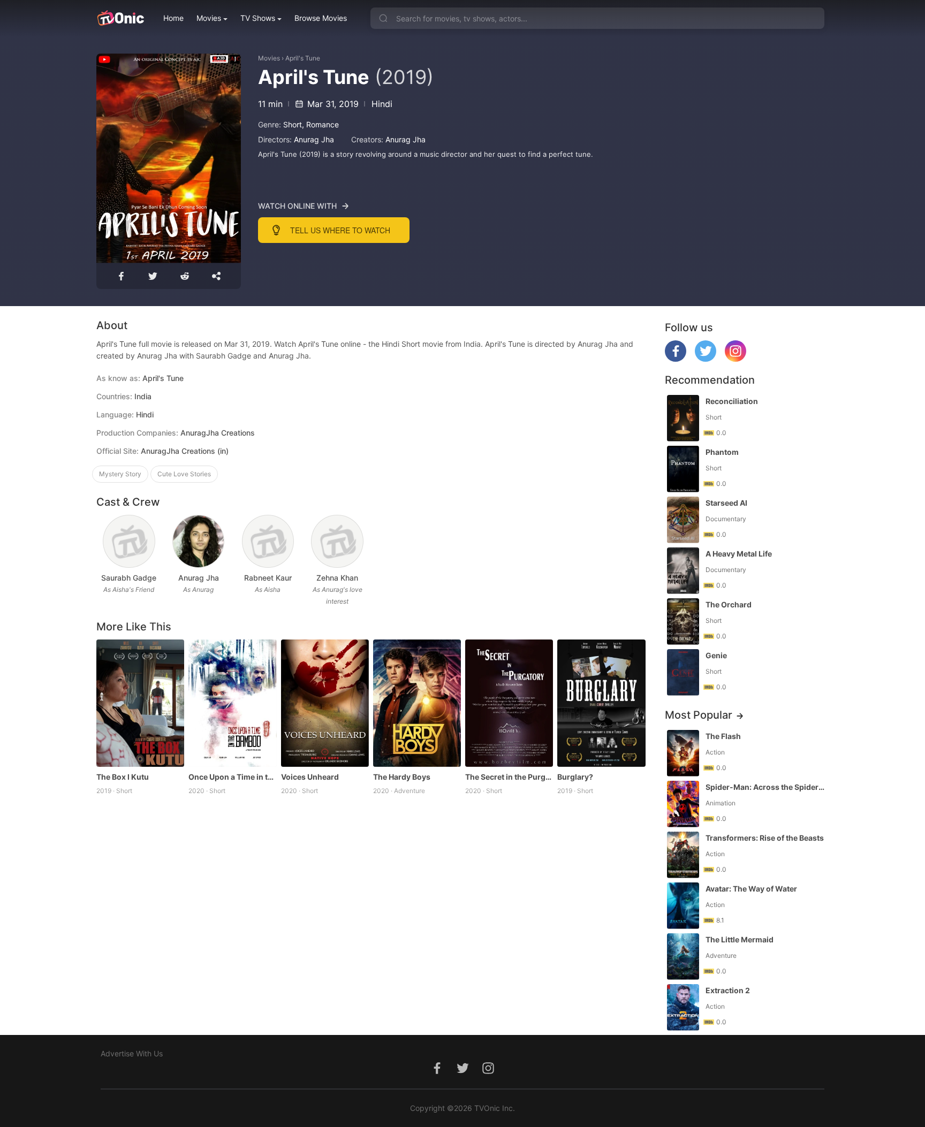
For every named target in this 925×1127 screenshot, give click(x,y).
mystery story (120, 474)
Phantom (722, 451)
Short (292, 124)
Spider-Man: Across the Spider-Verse (766, 786)
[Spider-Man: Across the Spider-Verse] (683, 804)
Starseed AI (726, 502)
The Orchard (729, 604)
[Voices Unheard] (325, 703)
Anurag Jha (314, 139)
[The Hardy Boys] (417, 703)
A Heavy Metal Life (739, 553)
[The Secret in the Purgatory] (509, 703)
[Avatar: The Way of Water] (683, 905)
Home (173, 17)
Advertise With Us (132, 1053)
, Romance (320, 124)
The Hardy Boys (401, 776)
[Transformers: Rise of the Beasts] (683, 855)
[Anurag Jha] (198, 541)
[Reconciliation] (683, 418)
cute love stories (184, 474)
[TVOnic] (120, 18)
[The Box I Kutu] (140, 703)
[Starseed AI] (683, 520)
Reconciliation (732, 401)
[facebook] (675, 358)
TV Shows (257, 17)
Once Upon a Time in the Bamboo (232, 776)
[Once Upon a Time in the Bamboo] (232, 703)
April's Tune (302, 58)
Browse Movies (320, 17)
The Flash (723, 736)
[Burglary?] (601, 703)
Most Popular (698, 715)
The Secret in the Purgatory (509, 776)
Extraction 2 (728, 990)
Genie (716, 655)
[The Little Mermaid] (683, 956)
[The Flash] (683, 753)
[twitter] (705, 358)
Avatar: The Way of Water (751, 888)
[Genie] (683, 672)
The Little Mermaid (740, 939)
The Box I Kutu (122, 776)
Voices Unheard (310, 776)
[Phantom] (683, 469)
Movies (208, 17)
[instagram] (735, 358)
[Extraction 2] (683, 1007)
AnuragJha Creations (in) (185, 450)
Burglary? (575, 776)
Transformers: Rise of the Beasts (765, 837)
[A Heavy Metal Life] (683, 570)
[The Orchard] (683, 621)
